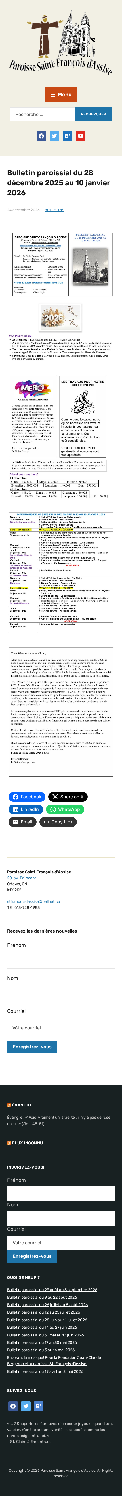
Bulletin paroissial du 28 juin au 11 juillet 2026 (47, 1320)
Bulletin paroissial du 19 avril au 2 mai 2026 (45, 1371)
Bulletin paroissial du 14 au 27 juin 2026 (42, 1327)
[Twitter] (54, 135)
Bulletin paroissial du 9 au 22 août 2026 (42, 1297)
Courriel (16, 1011)
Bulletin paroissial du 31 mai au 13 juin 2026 (45, 1335)
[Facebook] (41, 135)
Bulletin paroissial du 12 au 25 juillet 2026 (43, 1312)
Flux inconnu (27, 1143)
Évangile (22, 1105)
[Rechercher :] (42, 114)
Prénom (16, 945)
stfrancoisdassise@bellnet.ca (33, 901)
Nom (12, 978)
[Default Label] (67, 135)
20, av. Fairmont (21, 878)
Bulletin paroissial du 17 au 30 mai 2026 (42, 1342)
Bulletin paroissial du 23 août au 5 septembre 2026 (52, 1289)
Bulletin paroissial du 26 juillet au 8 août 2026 (47, 1304)
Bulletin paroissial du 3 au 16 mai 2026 (41, 1350)
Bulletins (54, 210)
